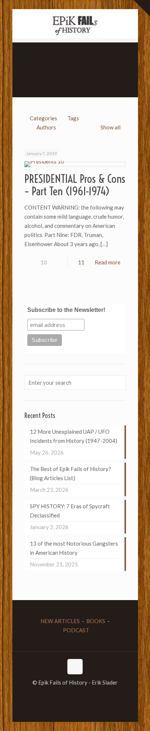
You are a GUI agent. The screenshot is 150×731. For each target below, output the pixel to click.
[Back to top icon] (75, 666)
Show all (110, 127)
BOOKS (95, 621)
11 (81, 262)
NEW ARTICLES (60, 621)
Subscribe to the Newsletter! (66, 310)
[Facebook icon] (60, 695)
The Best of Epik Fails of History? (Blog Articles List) (70, 473)
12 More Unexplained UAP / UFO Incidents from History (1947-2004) (73, 436)
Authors (46, 127)
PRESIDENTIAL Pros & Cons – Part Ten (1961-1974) (74, 185)
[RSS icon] (90, 695)
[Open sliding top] (142, 8)
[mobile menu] (10, 11)
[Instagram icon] (83, 695)
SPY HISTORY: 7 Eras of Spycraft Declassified (70, 511)
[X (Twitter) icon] (67, 695)
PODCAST (76, 630)
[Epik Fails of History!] (75, 24)
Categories (43, 118)
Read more (108, 262)
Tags (73, 118)
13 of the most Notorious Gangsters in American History (74, 548)
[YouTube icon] (75, 695)
